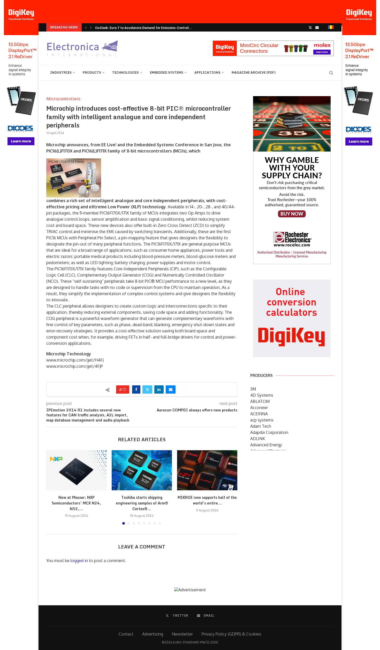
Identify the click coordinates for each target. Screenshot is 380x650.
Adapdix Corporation (269, 432)
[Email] (317, 27)
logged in (79, 560)
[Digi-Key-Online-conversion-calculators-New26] (292, 283)
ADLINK (257, 438)
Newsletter (182, 634)
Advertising (152, 634)
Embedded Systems (166, 72)
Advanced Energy (266, 444)
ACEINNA (259, 413)
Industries (61, 72)
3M (253, 389)
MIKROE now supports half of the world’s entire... (207, 500)
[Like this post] (124, 389)
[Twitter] (310, 27)
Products (92, 72)
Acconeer (259, 407)
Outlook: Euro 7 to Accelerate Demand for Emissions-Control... (143, 27)
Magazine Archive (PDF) (254, 72)
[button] (86, 27)
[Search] (331, 72)
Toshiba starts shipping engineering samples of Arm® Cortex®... (142, 502)
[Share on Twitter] (147, 389)
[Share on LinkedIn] (159, 389)
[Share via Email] (171, 389)
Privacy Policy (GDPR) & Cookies (231, 634)
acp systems (261, 420)
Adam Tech (260, 426)
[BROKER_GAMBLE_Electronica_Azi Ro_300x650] (292, 99)
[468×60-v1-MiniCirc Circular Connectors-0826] (273, 43)
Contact (126, 634)
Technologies (125, 72)
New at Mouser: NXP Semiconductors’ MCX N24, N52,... (76, 502)
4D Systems (261, 395)
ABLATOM (260, 401)
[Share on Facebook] (136, 389)
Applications (207, 72)
